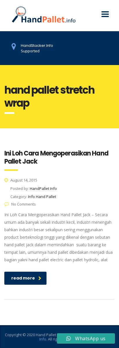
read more (23, 278)
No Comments (23, 204)
